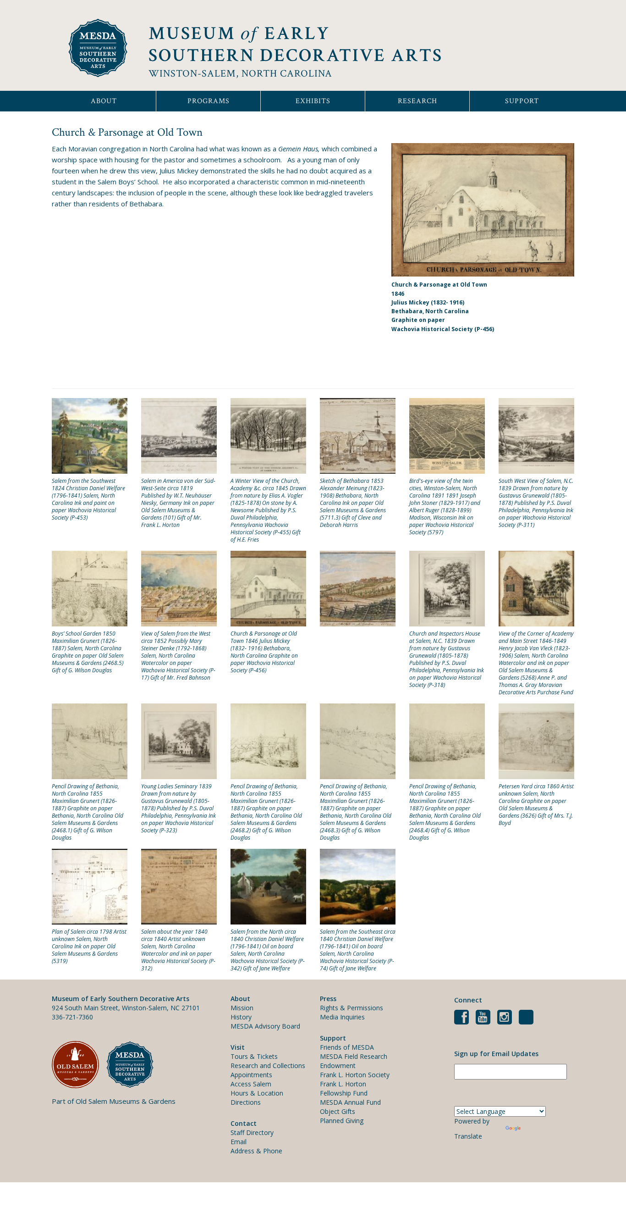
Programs (208, 101)
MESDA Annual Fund (350, 1102)
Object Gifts (337, 1111)
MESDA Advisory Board (265, 1026)
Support (522, 101)
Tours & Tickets (254, 1056)
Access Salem (251, 1084)
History (241, 1017)
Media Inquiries (342, 1017)
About (104, 101)
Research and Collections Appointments (268, 1070)
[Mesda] (133, 1065)
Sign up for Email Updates (496, 1054)
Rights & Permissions (351, 1007)
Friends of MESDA (347, 1047)
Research (417, 101)
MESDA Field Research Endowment (353, 1061)
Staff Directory (252, 1132)
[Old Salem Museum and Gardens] (79, 1065)
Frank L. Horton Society (355, 1074)
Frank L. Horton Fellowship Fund (344, 1088)
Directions (246, 1102)
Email (239, 1141)
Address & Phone (256, 1150)
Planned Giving (341, 1120)
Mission (242, 1007)
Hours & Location (257, 1093)
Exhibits (313, 101)
